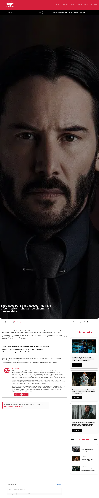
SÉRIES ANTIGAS (83, 5)
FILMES (65, 5)
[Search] (40, 12)
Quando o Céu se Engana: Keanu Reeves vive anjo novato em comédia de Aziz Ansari (25, 346)
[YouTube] (23, 394)
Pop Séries (15, 368)
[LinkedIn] (20, 394)
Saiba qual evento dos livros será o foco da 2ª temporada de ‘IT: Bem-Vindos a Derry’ (83, 391)
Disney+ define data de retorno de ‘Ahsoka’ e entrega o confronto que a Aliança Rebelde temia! (83, 424)
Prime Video (64, 12)
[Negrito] (9, 494)
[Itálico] (11, 494)
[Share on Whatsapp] (87, 321)
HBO (80, 12)
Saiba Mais (77, 365)
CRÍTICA (73, 5)
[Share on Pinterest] (84, 321)
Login (60, 484)
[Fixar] (15, 494)
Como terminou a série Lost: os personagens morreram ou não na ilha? (88, 469)
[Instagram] (18, 394)
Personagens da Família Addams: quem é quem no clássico (87, 450)
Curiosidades (84, 439)
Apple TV (71, 12)
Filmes (27, 322)
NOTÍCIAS (57, 5)
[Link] (25, 494)
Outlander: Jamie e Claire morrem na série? (87, 460)
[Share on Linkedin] (80, 321)
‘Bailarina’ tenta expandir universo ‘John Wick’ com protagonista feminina (22, 349)
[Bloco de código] (23, 494)
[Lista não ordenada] (19, 494)
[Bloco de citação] (21, 494)
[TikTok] (25, 394)
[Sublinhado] (13, 494)
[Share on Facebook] (73, 321)
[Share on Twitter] (76, 321)
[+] (29, 493)
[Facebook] (27, 394)
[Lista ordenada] (17, 494)
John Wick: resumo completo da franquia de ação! (16, 352)
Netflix (76, 12)
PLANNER (94, 5)
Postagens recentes (84, 332)
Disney (84, 12)
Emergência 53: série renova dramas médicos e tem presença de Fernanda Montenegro (83, 359)
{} (26, 493)
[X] (15, 394)
